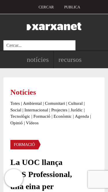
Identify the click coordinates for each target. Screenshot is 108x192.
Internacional (36, 110)
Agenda (82, 116)
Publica (72, 7)
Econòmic (63, 116)
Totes (15, 103)
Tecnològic (20, 116)
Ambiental (32, 103)
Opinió (16, 123)
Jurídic (77, 110)
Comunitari (55, 103)
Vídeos (32, 123)
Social (15, 110)
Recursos (70, 59)
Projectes (59, 110)
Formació (41, 116)
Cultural (75, 103)
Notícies (38, 59)
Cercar (46, 7)
